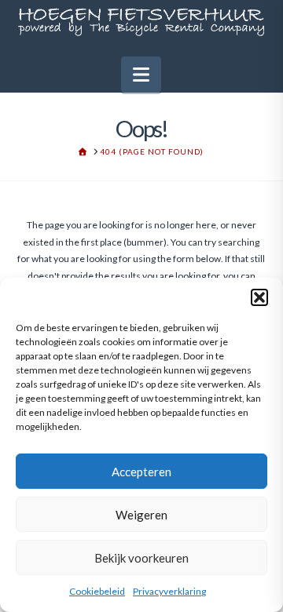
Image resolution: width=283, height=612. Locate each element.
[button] (259, 297)
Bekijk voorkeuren (141, 558)
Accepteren (141, 471)
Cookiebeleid (97, 591)
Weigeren (141, 515)
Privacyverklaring (169, 591)
